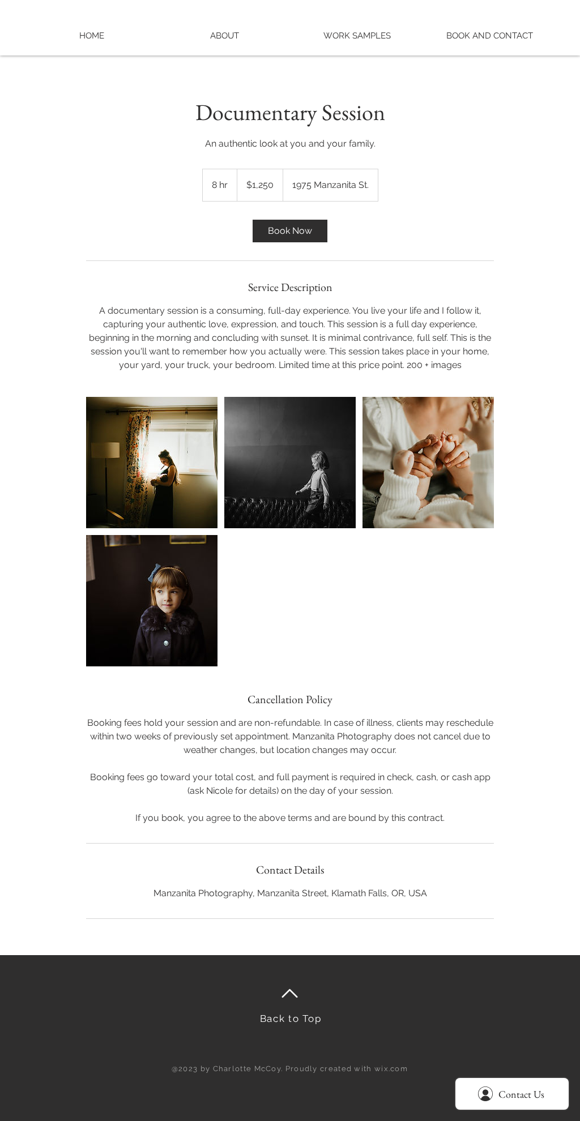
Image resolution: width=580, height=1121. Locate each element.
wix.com (391, 1068)
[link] (290, 231)
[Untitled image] (152, 462)
